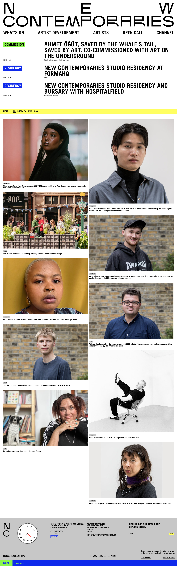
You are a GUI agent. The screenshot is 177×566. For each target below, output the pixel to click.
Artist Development (58, 33)
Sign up (171, 533)
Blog (36, 111)
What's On (13, 33)
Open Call (133, 33)
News (30, 111)
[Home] (88, 15)
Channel (165, 33)
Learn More (146, 557)
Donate (54, 537)
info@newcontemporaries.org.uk (101, 535)
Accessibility (110, 556)
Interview (21, 111)
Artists (101, 33)
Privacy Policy (96, 556)
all (14, 111)
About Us (20, 563)
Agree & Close (169, 557)
